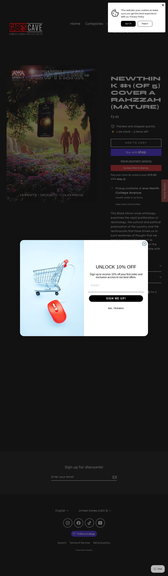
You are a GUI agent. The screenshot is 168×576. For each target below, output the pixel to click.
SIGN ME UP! (116, 298)
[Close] (163, 5)
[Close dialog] (144, 244)
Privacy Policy (137, 16)
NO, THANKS (116, 308)
